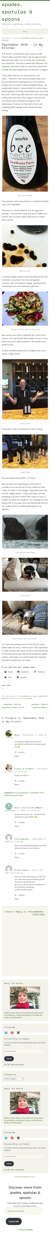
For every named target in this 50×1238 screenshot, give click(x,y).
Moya (16, 734)
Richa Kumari (21, 870)
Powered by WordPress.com (25, 1177)
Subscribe (14, 1221)
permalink (28, 698)
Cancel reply (38, 914)
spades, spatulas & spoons (17, 11)
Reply (17, 756)
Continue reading (25, 1229)
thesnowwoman (21, 838)
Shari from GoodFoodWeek (28, 807)
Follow (9, 1058)
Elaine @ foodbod (24, 768)
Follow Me (9, 1027)
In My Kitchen (24, 696)
